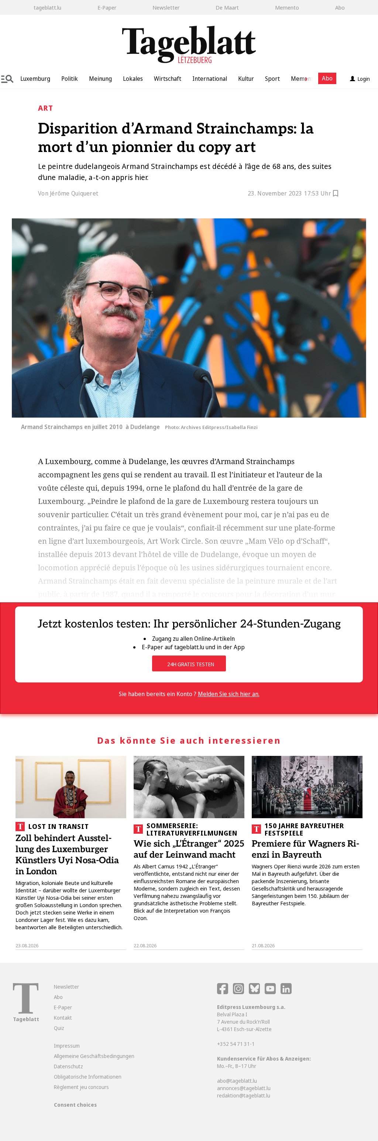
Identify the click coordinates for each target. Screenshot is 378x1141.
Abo (340, 7)
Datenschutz (68, 1066)
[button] (303, 78)
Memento (287, 7)
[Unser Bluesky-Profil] (255, 992)
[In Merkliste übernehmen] (335, 194)
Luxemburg (35, 79)
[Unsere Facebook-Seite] (222, 992)
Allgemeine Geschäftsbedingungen (94, 1055)
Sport (272, 79)
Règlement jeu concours (81, 1086)
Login (364, 78)
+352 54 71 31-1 (236, 1043)
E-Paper (106, 7)
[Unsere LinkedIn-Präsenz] (286, 992)
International (209, 79)
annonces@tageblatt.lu (244, 1088)
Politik (69, 79)
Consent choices (75, 1104)
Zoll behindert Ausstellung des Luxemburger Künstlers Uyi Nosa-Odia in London (67, 855)
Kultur (246, 79)
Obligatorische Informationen (87, 1076)
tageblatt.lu (47, 7)
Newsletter (165, 7)
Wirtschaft (167, 79)
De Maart (227, 7)
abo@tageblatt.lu (237, 1080)
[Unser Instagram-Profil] (238, 992)
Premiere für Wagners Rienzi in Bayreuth (305, 849)
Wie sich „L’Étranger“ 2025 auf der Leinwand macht (189, 849)
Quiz (59, 1027)
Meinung (100, 79)
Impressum (67, 1045)
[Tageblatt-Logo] (25, 1011)
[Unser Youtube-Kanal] (271, 992)
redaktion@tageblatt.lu (243, 1095)
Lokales (133, 79)
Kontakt (63, 1017)
